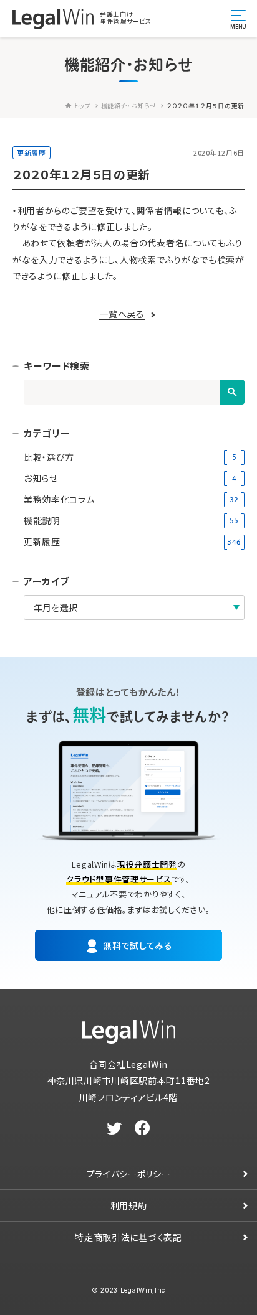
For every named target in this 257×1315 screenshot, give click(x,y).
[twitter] (114, 1128)
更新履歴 (31, 152)
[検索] (232, 392)
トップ (82, 105)
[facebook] (142, 1128)
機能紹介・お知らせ (129, 105)
